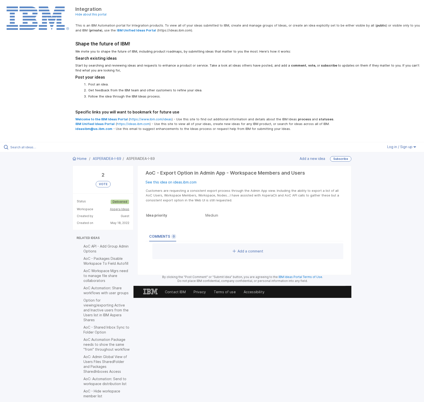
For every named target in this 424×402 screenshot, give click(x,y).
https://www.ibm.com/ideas (151, 119)
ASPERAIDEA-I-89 (107, 158)
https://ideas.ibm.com (133, 124)
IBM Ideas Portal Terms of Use (300, 277)
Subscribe (340, 159)
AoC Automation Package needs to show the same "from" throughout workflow (106, 344)
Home (82, 158)
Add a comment (250, 251)
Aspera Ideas (119, 209)
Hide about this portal (90, 14)
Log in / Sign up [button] (400, 147)
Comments (162, 236)
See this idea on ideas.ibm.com (171, 182)
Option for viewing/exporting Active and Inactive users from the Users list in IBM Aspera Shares (106, 310)
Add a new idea (312, 158)
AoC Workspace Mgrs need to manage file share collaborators (105, 276)
